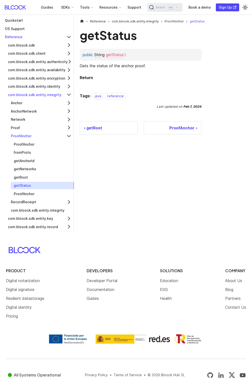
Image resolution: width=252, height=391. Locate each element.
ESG (164, 289)
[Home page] (82, 21)
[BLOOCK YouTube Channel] (242, 375)
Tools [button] (85, 7)
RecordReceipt (23, 202)
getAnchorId (24, 161)
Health (166, 298)
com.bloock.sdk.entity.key (30, 218)
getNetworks (25, 169)
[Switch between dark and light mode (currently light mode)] (245, 7)
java (98, 96)
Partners (233, 298)
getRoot (21, 177)
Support (134, 7)
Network (18, 119)
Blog (229, 289)
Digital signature (20, 289)
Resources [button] (108, 7)
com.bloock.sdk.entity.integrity (35, 95)
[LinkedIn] (221, 375)
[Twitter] (231, 375)
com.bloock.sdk (21, 45)
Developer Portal (102, 280)
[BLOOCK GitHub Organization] (210, 375)
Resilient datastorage (25, 298)
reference (115, 96)
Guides (47, 7)
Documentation (100, 289)
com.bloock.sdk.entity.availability (36, 70)
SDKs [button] (65, 7)
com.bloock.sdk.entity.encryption (36, 78)
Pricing (12, 316)
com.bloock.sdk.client (27, 53)
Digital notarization (23, 280)
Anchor (16, 103)
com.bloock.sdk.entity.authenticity (38, 62)
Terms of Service (128, 375)
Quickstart (14, 20)
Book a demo (200, 7)
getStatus (22, 185)
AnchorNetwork (24, 111)
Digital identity (19, 307)
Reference (13, 37)
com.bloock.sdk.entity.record (33, 227)
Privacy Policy (96, 375)
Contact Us (235, 307)
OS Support (15, 29)
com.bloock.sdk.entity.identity (34, 86)
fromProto (22, 152)
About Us (233, 280)
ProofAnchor (21, 136)
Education (169, 280)
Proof (15, 128)
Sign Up (225, 7)
